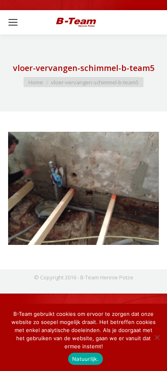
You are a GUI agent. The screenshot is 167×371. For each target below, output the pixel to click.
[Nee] (157, 337)
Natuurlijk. (85, 359)
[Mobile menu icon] (13, 22)
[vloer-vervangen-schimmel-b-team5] (83, 188)
